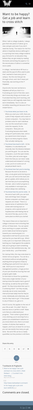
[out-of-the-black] (16, 32)
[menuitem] (25, 3)
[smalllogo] (13, 3)
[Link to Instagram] (26, 407)
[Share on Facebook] (5, 348)
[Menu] (30, 3)
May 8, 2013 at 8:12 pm (9, 377)
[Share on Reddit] (23, 348)
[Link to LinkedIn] (23, 407)
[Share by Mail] (28, 348)
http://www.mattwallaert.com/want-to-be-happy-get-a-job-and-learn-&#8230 (16, 385)
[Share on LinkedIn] (19, 348)
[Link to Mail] (29, 407)
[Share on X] (9, 348)
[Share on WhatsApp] (14, 348)
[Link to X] (21, 407)
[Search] (25, 3)
